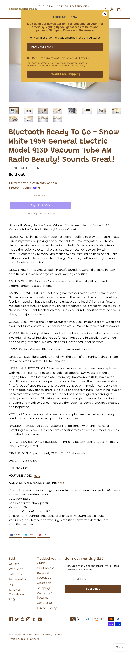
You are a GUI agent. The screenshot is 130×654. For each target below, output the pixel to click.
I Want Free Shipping (65, 74)
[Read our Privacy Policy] (102, 63)
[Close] (105, 14)
